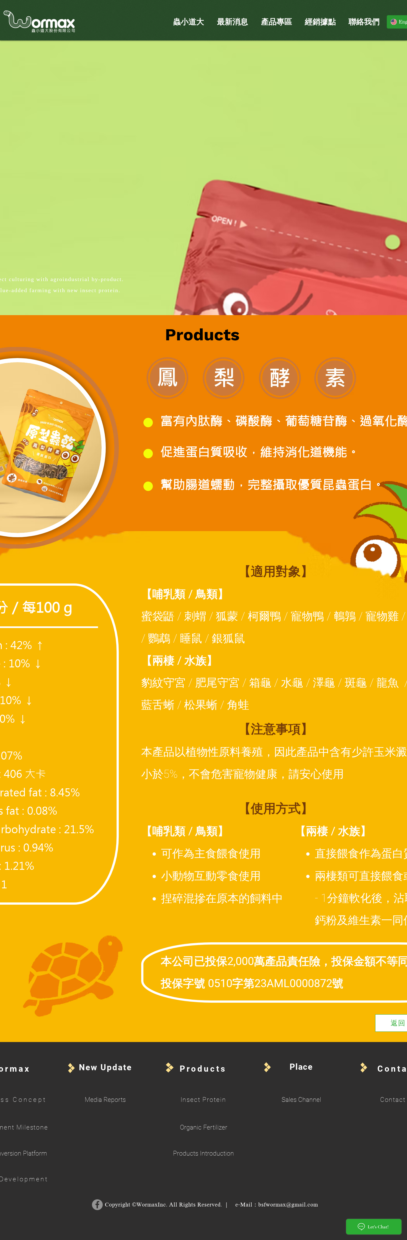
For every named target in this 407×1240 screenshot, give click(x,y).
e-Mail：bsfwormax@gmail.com (276, 1205)
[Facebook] (97, 1204)
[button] (188, 22)
